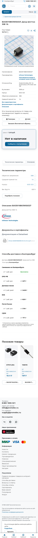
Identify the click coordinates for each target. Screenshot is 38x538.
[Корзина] (34, 6)
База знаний (6, 490)
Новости (5, 449)
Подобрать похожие (12, 196)
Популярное (6, 492)
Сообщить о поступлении (17, 144)
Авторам (5, 468)
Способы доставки (8, 480)
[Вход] (29, 6)
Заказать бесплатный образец (19, 123)
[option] (19, 50)
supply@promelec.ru (11, 413)
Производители (8, 456)
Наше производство (9, 466)
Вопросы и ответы (8, 483)
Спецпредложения (9, 461)
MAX (28, 119)
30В (32, 175)
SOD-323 (30, 184)
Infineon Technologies (26, 75)
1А (32, 179)
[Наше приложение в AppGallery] (8, 432)
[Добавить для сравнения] (31, 30)
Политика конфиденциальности (12, 512)
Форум (4, 494)
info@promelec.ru (10, 408)
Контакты (5, 452)
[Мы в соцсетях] (4, 421)
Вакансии (5, 463)
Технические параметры (14, 162)
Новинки (5, 459)
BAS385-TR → (30, 382)
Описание (5, 106)
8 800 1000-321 (8, 403)
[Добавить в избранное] (28, 30)
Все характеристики (9, 102)
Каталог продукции (9, 454)
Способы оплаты (8, 485)
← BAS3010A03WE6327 (13, 382)
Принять (10, 531)
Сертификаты (7, 487)
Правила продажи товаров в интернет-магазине (16, 477)
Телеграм (11, 119)
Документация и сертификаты (12, 104)
